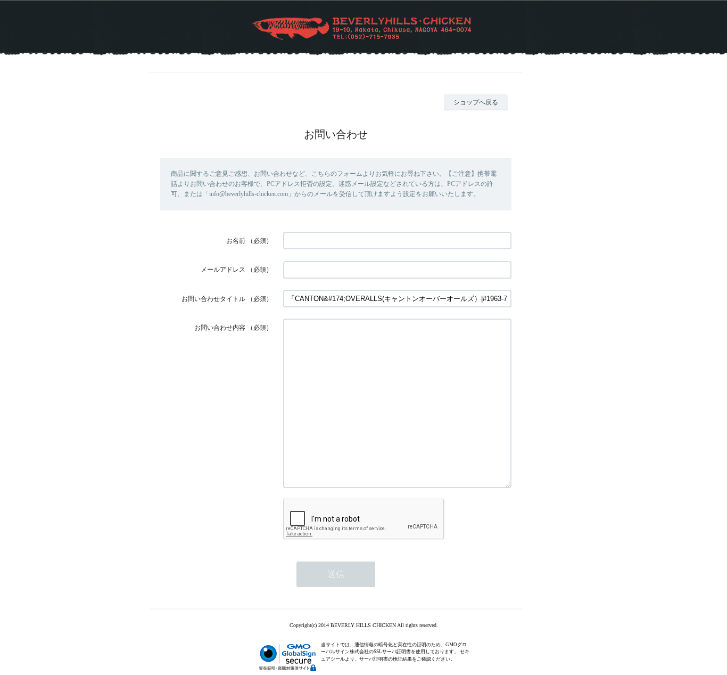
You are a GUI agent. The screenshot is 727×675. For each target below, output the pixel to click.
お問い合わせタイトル (213, 299)
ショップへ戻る (475, 102)
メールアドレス (223, 269)
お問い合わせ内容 (219, 327)
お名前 (235, 241)
